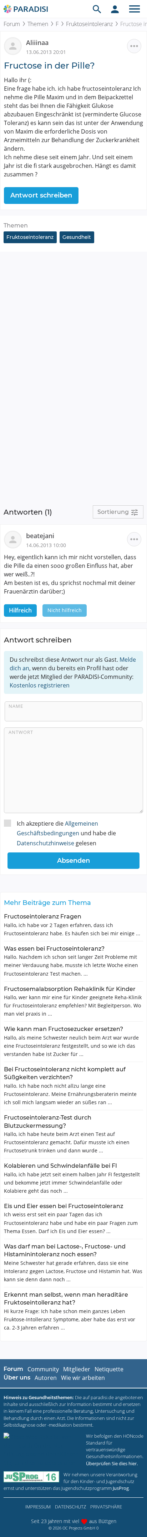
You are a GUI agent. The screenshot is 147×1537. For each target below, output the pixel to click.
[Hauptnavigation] (134, 9)
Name (16, 706)
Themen (37, 24)
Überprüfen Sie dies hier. (112, 1463)
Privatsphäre (106, 1506)
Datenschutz (70, 1506)
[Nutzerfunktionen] (115, 9)
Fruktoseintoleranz (89, 24)
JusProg (121, 1488)
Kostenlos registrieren (40, 685)
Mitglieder (76, 1369)
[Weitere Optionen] (134, 46)
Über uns (17, 1377)
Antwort (21, 732)
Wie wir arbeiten (83, 1378)
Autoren (46, 1378)
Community (43, 1369)
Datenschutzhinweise (45, 843)
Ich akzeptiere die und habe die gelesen (66, 833)
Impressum (38, 1506)
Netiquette (109, 1369)
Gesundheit (76, 237)
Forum (12, 24)
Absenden (73, 861)
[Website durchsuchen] (97, 9)
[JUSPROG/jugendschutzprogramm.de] (31, 1476)
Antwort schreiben (41, 195)
